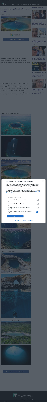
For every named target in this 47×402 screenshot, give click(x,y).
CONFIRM (15, 216)
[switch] (37, 200)
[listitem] (23, 197)
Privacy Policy (30, 220)
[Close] (43, 182)
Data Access (23, 220)
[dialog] (23, 201)
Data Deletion (17, 220)
